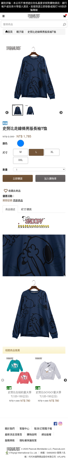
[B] (20, 143)
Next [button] (61, 112)
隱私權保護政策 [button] (28, 440)
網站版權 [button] (46, 434)
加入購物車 (50, 178)
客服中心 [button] (24, 428)
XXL (20, 160)
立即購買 (17, 178)
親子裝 (20, 31)
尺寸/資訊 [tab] (26, 209)
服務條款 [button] (10, 440)
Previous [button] (7, 112)
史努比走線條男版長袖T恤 (42, 31)
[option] (33, 73)
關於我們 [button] (10, 428)
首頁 (10, 31)
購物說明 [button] (32, 434)
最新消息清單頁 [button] (13, 434)
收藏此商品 (14, 190)
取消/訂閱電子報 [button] (43, 428)
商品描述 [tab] (10, 209)
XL (52, 152)
